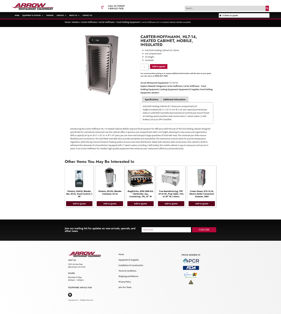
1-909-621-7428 (115, 8)
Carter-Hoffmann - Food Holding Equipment (119, 22)
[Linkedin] (70, 295)
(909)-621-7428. (161, 76)
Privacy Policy (125, 282)
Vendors (50, 15)
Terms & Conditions (127, 271)
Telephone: (74, 287)
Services (60, 15)
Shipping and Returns (128, 276)
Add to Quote (158, 66)
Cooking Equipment (168, 89)
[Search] (267, 8)
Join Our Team (125, 287)
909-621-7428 (86, 287)
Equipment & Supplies (31, 15)
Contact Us (87, 15)
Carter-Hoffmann (89, 22)
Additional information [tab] (174, 99)
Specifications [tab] (151, 99)
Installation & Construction (131, 265)
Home (17, 15)
